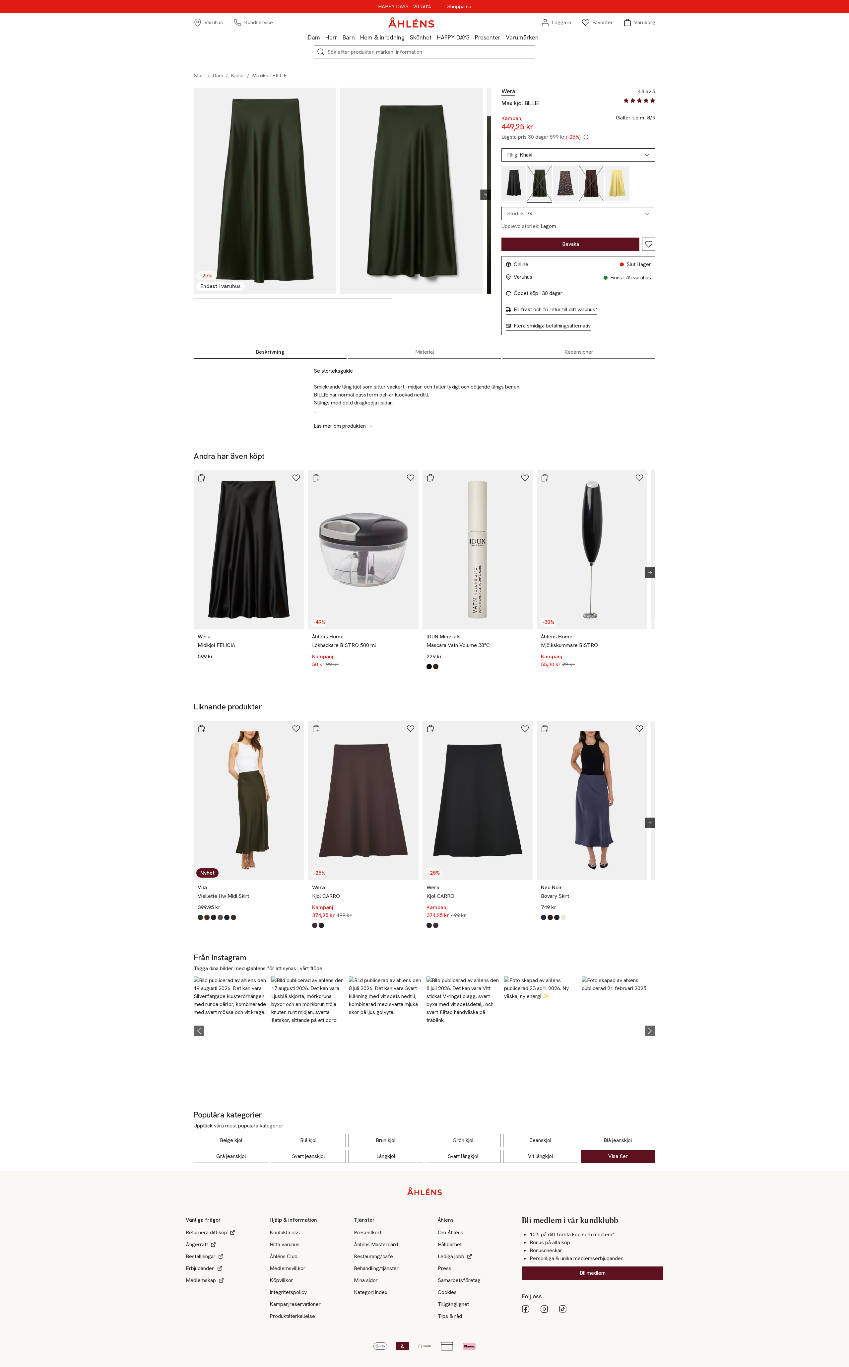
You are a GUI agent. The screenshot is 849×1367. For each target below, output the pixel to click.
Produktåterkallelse (292, 1316)
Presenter (487, 37)
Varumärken (522, 37)
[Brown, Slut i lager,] (591, 184)
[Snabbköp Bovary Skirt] (545, 729)
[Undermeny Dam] (322, 37)
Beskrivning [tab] (270, 351)
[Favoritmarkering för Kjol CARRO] (411, 729)
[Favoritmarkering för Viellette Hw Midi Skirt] (296, 729)
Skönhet (420, 37)
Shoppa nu (459, 6)
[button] (230, 1029)
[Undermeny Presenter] (503, 37)
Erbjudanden (200, 1268)
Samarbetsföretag (459, 1280)
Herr (331, 37)
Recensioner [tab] (578, 351)
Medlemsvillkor (287, 1268)
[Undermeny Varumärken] (541, 37)
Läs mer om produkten (340, 426)
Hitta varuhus (284, 1244)
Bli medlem (593, 1272)
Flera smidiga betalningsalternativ (552, 326)
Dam (314, 37)
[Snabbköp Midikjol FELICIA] (202, 478)
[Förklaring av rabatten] (586, 137)
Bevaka (570, 244)
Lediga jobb (451, 1256)
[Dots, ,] (565, 184)
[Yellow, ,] (617, 184)
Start (199, 75)
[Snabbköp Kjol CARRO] (316, 729)
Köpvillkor (281, 1280)
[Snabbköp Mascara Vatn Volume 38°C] (430, 478)
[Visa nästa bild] (483, 195)
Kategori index (370, 1292)
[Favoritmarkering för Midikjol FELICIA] (296, 478)
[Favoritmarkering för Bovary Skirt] (639, 729)
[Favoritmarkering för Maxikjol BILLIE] (648, 244)
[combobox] (578, 213)
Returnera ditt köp (206, 1232)
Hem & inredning (382, 37)
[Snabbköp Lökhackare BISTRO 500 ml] (316, 478)
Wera (508, 91)
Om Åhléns (450, 1232)
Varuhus (523, 277)
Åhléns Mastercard (376, 1244)
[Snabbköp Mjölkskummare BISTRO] (545, 478)
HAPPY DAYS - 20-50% (404, 6)
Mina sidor (366, 1280)
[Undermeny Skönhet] (434, 37)
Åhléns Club (283, 1256)
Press (444, 1268)
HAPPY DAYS (453, 37)
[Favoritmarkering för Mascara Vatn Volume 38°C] (525, 478)
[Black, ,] (513, 184)
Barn (349, 37)
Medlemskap (201, 1280)
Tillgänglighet (453, 1304)
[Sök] (321, 52)
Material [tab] (424, 351)
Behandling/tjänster (376, 1268)
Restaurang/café (373, 1256)
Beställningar (201, 1256)
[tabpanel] (424, 395)
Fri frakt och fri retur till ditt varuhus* (555, 309)
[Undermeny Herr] (340, 37)
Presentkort (367, 1232)
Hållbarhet (450, 1244)
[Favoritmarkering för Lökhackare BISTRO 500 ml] (411, 478)
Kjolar (237, 75)
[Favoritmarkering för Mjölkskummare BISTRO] (639, 478)
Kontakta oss (285, 1232)
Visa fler (618, 1156)
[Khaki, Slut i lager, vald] (539, 184)
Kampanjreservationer (295, 1304)
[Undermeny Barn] (357, 37)
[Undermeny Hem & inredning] (407, 37)
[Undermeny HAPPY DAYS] (472, 37)
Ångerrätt (197, 1244)
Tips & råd (450, 1316)
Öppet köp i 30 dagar (538, 293)
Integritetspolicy (288, 1292)
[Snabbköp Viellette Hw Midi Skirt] (202, 729)
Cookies (447, 1292)
